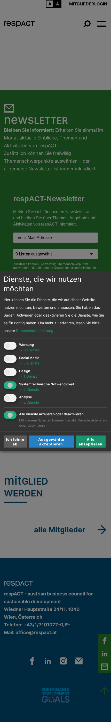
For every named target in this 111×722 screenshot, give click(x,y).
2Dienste (29, 389)
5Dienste (29, 363)
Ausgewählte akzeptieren (51, 441)
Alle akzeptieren (90, 441)
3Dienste (29, 350)
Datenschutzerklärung (34, 330)
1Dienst (28, 376)
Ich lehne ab (15, 441)
